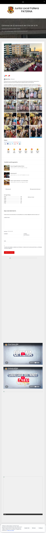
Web (5, 241)
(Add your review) (31, 197)
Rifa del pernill (13, 173)
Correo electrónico (26, 235)
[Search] (44, 1)
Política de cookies (10, 530)
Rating (5, 231)
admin (19, 28)
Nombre (6, 233)
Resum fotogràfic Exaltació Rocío (17, 166)
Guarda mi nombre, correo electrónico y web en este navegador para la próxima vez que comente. (23, 248)
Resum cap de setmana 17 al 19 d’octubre (19, 180)
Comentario (7, 217)
